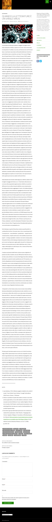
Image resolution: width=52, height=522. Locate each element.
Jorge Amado (27, 430)
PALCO (38, 42)
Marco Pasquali (14, 21)
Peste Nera (10, 435)
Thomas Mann (17, 435)
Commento (4, 461)
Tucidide (24, 435)
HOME (38, 35)
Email (3, 484)
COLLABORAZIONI (41, 47)
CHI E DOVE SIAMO (41, 38)
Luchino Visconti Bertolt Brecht (10, 433)
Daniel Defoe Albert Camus (8, 430)
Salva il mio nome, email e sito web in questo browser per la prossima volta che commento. (15, 498)
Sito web (4, 490)
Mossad (4, 435)
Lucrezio (21, 433)
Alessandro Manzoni (7, 428)
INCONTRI (39, 40)
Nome (4, 479)
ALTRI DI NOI (4, 13)
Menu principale (50, 1)
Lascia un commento (24, 21)
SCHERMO (39, 45)
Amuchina (16, 428)
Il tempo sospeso (7, 446)
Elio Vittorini (19, 430)
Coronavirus (23, 428)
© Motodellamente (5, 520)
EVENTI (38, 50)
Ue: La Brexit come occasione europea (10, 441)
